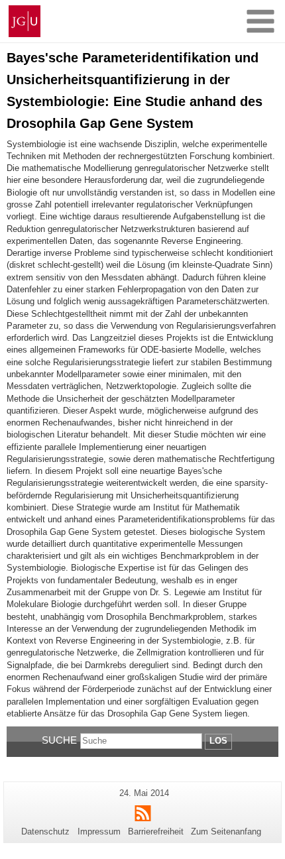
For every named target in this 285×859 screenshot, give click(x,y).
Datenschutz (45, 831)
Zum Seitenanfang (226, 831)
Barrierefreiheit (156, 831)
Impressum (99, 831)
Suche (59, 740)
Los (218, 741)
